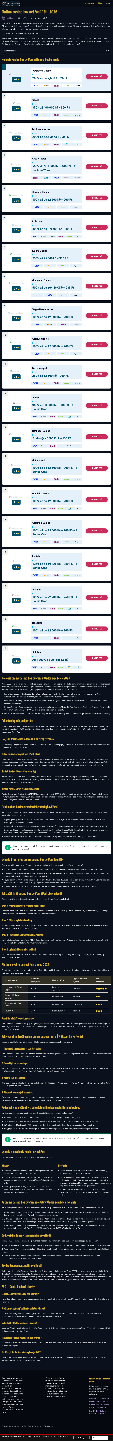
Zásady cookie (49, 1426)
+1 (78, 236)
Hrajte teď (97, 76)
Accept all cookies (100, 1438)
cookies (14, 1436)
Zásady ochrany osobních (10, 1426)
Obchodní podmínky (35, 1426)
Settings (81, 1438)
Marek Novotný (11, 18)
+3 (78, 667)
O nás (108, 3)
